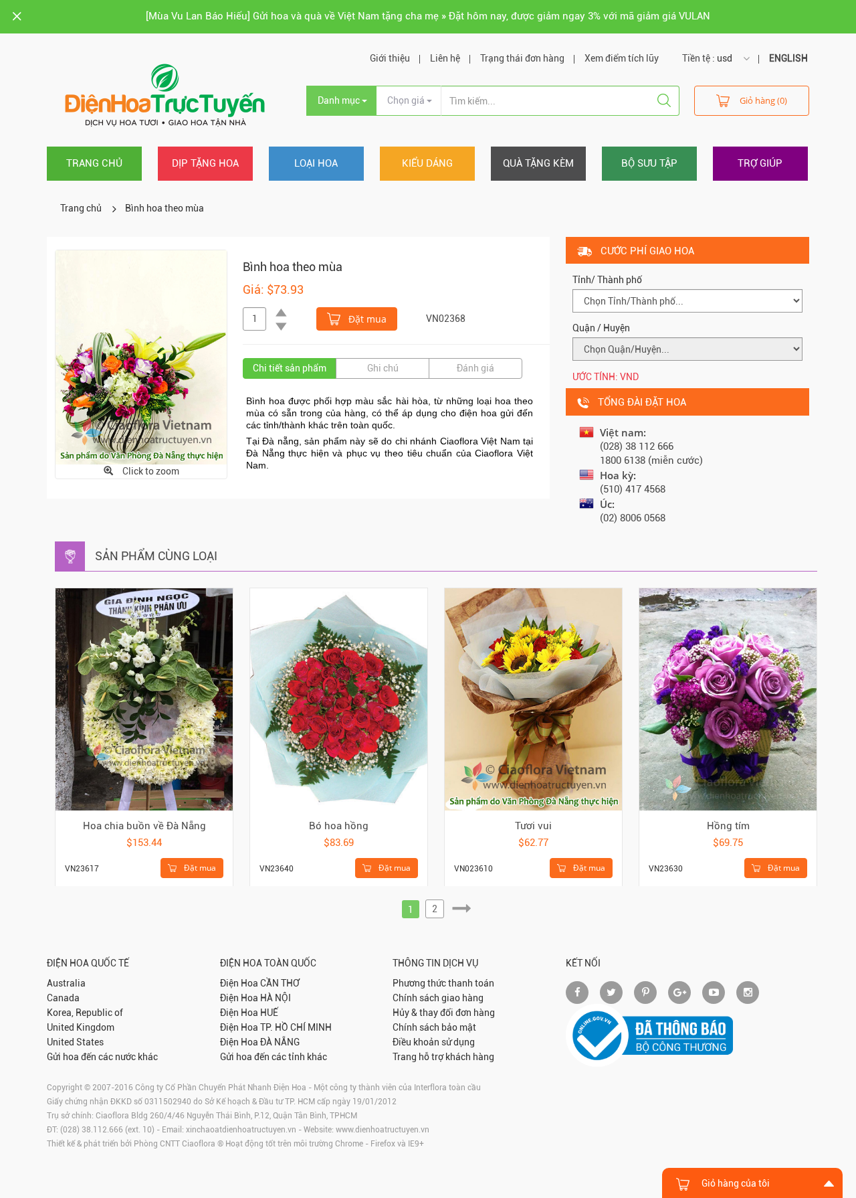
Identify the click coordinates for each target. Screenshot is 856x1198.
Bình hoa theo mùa (164, 208)
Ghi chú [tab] (383, 368)
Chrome (349, 1143)
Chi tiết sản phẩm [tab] (289, 368)
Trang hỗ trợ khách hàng (443, 1056)
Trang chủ (94, 163)
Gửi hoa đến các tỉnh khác (273, 1056)
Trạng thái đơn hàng (522, 58)
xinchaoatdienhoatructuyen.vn (241, 1129)
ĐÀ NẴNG (280, 1042)
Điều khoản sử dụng (434, 1042)
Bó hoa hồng (338, 826)
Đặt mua (366, 319)
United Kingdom (80, 1027)
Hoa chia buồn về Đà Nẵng (144, 826)
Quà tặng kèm (538, 163)
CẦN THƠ (280, 983)
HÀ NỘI (275, 998)
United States (75, 1042)
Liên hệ (445, 58)
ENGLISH (788, 58)
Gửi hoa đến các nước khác (102, 1056)
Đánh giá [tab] (475, 368)
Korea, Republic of (85, 1012)
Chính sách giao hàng (438, 998)
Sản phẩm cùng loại (156, 556)
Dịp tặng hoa (205, 163)
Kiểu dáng (427, 163)
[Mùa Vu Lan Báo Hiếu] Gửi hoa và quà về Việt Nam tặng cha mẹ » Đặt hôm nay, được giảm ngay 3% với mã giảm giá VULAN (428, 16)
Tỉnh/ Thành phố (607, 279)
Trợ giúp (760, 163)
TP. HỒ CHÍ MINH (296, 1027)
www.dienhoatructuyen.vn (382, 1129)
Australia (66, 983)
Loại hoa (316, 163)
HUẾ (269, 1012)
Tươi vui (533, 826)
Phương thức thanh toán (443, 983)
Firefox (382, 1143)
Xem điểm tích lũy (621, 58)
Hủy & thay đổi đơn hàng (444, 1012)
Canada (63, 998)
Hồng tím (728, 826)
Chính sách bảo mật (434, 1027)
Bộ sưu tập (649, 163)
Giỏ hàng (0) (763, 100)
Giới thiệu (390, 58)
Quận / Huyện (601, 328)
